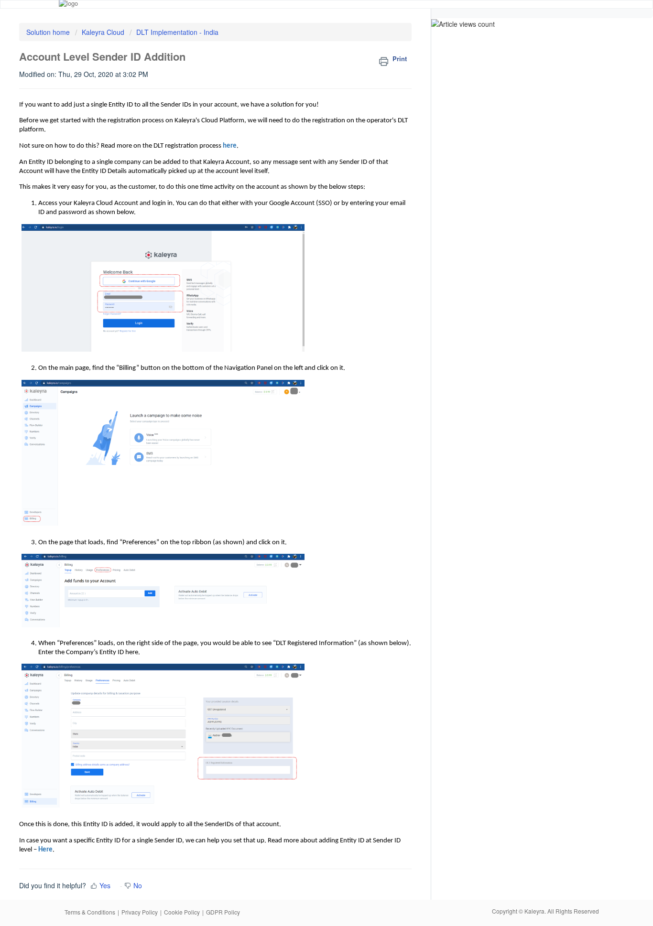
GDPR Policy (223, 912)
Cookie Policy (182, 912)
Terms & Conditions (90, 912)
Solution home (49, 32)
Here (45, 849)
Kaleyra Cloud (103, 32)
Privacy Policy (139, 912)
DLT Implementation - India (177, 32)
